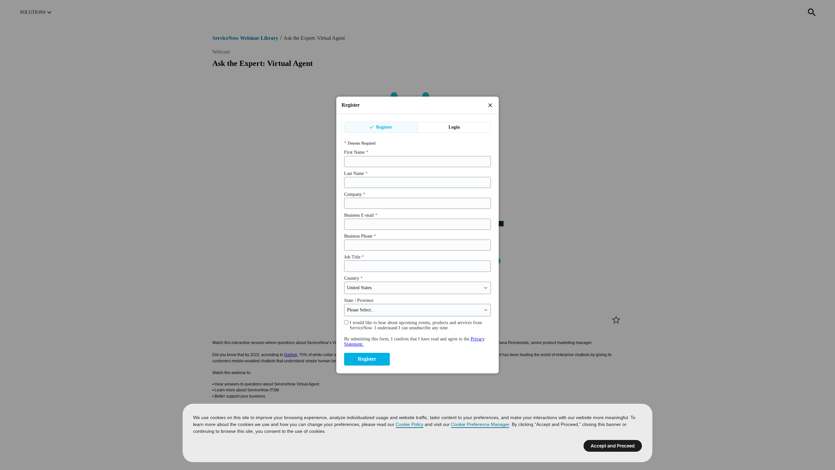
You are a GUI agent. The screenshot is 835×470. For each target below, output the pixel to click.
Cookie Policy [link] (409, 424)
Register (383, 127)
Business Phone (360, 236)
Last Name (356, 173)
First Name (356, 152)
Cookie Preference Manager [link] (480, 424)
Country (353, 278)
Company (354, 194)
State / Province (358, 300)
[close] (490, 105)
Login (454, 127)
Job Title (354, 257)
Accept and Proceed (613, 446)
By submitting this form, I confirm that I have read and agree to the (414, 342)
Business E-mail (360, 215)
